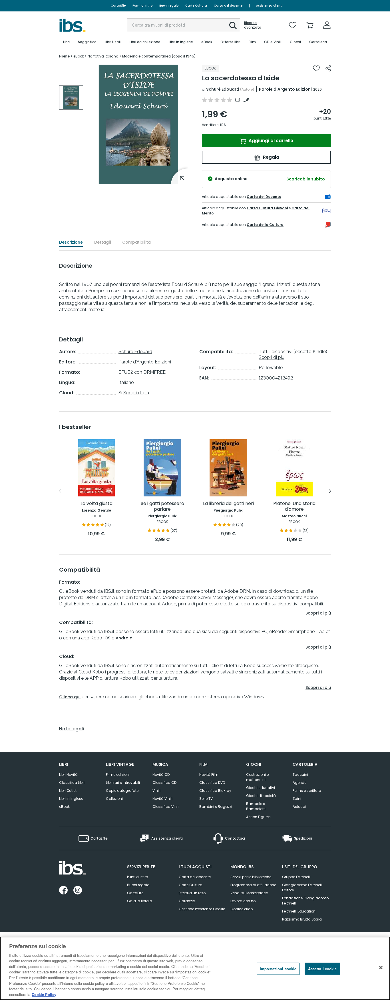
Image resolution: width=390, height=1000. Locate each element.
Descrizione (71, 242)
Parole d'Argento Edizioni (285, 89)
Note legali (71, 729)
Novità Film (208, 774)
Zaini (297, 798)
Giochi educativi (260, 787)
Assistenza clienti (269, 5)
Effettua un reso (192, 892)
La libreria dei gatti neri (228, 504)
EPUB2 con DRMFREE (142, 372)
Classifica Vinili (165, 806)
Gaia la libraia (139, 900)
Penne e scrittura (307, 790)
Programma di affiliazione (253, 884)
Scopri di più (136, 392)
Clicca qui (70, 697)
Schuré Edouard (222, 89)
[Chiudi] (381, 967)
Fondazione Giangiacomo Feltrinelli (305, 901)
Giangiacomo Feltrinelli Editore (302, 887)
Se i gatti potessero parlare (162, 506)
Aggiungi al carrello (270, 141)
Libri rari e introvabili (123, 782)
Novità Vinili (162, 798)
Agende (299, 782)
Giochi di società (261, 795)
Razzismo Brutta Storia (302, 919)
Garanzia (187, 900)
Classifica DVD (212, 782)
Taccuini (300, 774)
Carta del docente (228, 5)
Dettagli (102, 242)
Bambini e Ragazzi (215, 806)
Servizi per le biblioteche (250, 876)
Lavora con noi (243, 900)
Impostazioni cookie (278, 968)
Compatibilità (136, 242)
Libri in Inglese (71, 798)
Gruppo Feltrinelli (296, 876)
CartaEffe (118, 5)
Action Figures (258, 816)
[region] (195, 968)
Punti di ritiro (142, 5)
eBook (64, 806)
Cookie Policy (44, 994)
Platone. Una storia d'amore (294, 506)
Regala (270, 157)
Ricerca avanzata (252, 25)
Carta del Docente (264, 196)
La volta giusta (96, 504)
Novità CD (161, 774)
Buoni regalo (168, 5)
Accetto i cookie (322, 968)
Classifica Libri (72, 782)
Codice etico (241, 908)
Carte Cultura (196, 5)
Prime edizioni (118, 774)
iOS (106, 638)
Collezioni (114, 798)
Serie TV (206, 798)
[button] (233, 25)
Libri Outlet (68, 790)
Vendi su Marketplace (249, 892)
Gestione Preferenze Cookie (202, 908)
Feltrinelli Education (298, 911)
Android (124, 638)
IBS (223, 124)
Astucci (299, 806)
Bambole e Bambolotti (256, 806)
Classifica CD (164, 782)
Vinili (156, 790)
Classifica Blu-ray (215, 790)
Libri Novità (68, 774)
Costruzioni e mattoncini (257, 777)
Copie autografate (122, 790)
